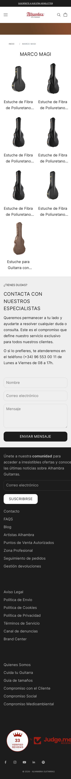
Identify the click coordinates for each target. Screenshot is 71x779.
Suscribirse (20, 499)
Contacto (11, 511)
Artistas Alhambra (19, 535)
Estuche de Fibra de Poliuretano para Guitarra (52, 105)
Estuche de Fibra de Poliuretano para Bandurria (18, 105)
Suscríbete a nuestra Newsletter (35, 3)
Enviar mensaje (35, 436)
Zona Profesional (18, 550)
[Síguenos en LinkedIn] (34, 762)
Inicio (12, 44)
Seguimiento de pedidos (25, 558)
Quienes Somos (17, 665)
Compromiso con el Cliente (27, 688)
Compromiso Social (20, 696)
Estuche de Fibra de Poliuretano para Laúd (52, 212)
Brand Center (15, 639)
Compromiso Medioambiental (29, 704)
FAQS (8, 519)
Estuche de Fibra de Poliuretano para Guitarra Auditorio (18, 158)
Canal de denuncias (21, 631)
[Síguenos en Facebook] (5, 762)
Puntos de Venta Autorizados (29, 542)
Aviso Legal (13, 592)
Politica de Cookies (20, 607)
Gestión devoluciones (22, 566)
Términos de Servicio (22, 623)
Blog (7, 527)
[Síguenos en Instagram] (15, 762)
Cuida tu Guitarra (18, 672)
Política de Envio (18, 600)
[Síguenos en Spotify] (43, 762)
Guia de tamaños (18, 680)
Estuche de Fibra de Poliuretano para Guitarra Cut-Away (52, 158)
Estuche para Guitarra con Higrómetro (18, 265)
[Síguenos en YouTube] (24, 762)
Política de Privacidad (22, 615)
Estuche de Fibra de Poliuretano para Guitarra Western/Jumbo (18, 212)
